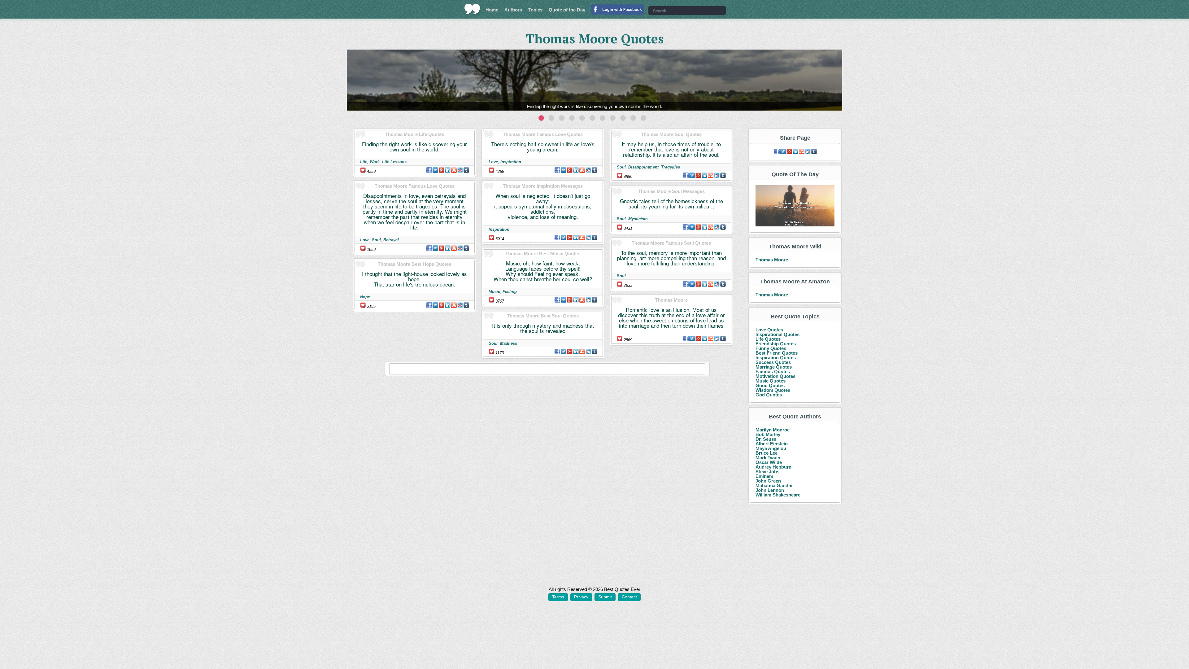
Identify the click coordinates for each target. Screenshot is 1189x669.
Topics (535, 9)
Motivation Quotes (775, 376)
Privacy (581, 596)
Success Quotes (773, 362)
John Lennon (770, 490)
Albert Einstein (772, 443)
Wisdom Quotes (773, 390)
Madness (508, 343)
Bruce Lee (766, 453)
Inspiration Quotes (776, 357)
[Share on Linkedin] (448, 170)
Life (363, 162)
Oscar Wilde (769, 462)
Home (492, 9)
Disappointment (643, 167)
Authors (513, 9)
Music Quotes (771, 380)
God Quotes (769, 394)
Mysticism (638, 218)
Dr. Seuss (766, 439)
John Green (768, 480)
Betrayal (391, 240)
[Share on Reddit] (460, 170)
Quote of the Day (567, 9)
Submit (605, 596)
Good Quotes (770, 385)
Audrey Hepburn (773, 467)
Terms (558, 596)
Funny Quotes (771, 348)
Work (375, 162)
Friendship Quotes (776, 343)
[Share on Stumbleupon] (454, 170)
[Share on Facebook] (429, 170)
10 (633, 118)
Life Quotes (768, 339)
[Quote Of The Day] (795, 206)
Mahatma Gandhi (774, 485)
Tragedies (670, 167)
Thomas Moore (772, 259)
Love (364, 240)
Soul (376, 240)
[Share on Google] (441, 170)
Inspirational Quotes (777, 334)
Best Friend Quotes (777, 353)
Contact (629, 596)
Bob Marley (768, 434)
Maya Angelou (771, 448)
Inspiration (510, 162)
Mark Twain (768, 457)
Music (494, 291)
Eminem (764, 476)
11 (643, 118)
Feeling (510, 291)
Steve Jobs (767, 471)
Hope (365, 297)
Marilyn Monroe (773, 429)
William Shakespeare (778, 494)
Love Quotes (769, 329)
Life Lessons (394, 162)
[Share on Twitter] (435, 170)
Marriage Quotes (774, 366)
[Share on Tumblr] (466, 170)
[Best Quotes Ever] (472, 9)
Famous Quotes (773, 371)
